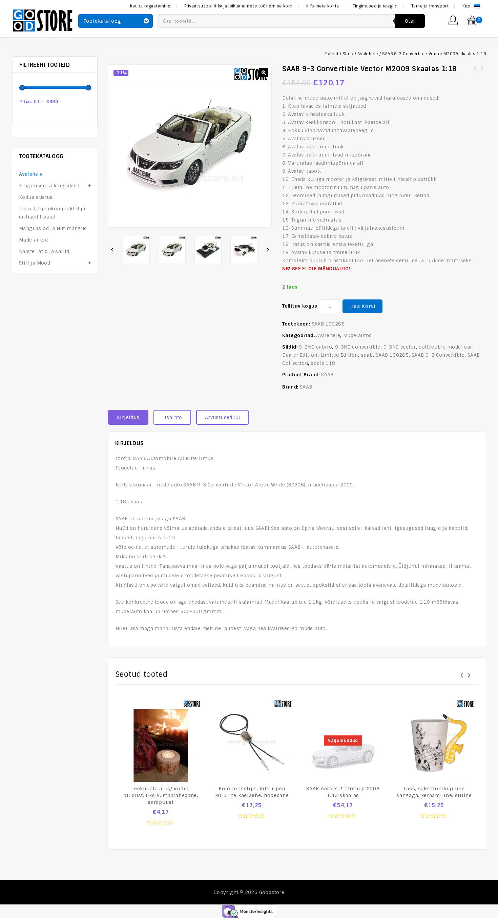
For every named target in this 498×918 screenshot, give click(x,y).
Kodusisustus (36, 197)
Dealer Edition (299, 355)
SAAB (327, 375)
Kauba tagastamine (150, 6)
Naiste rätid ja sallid (44, 251)
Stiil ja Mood (34, 263)
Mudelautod (357, 335)
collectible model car (445, 347)
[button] (263, 72)
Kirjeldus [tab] (128, 417)
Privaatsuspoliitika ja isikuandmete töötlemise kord (238, 6)
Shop (348, 54)
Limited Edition (339, 355)
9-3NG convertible (357, 347)
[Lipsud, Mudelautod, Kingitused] (43, 19)
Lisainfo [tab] (172, 417)
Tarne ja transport (430, 6)
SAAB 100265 (392, 355)
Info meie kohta (322, 6)
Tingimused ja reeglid (375, 6)
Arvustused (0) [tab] (222, 417)
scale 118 (323, 363)
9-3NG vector (399, 347)
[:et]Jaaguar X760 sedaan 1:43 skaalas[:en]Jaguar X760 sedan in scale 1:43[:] (475, 76)
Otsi (410, 21)
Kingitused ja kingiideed (49, 186)
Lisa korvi (362, 306)
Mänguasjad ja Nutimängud (53, 228)
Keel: (468, 6)
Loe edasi (343, 820)
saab (367, 355)
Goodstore (272, 892)
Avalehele (367, 54)
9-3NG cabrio (315, 347)
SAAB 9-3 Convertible (438, 355)
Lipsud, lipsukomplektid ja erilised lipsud (52, 213)
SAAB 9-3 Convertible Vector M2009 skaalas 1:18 (482, 72)
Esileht (332, 54)
